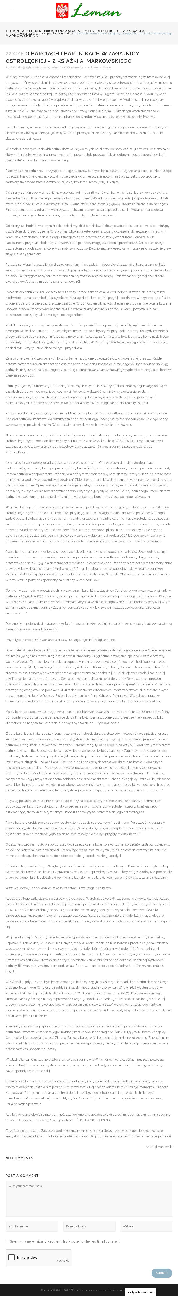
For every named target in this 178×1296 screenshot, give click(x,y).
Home (24, 33)
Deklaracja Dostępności (123, 1290)
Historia (65, 33)
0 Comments (73, 67)
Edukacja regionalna (44, 33)
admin (55, 67)
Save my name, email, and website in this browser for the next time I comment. (65, 1241)
